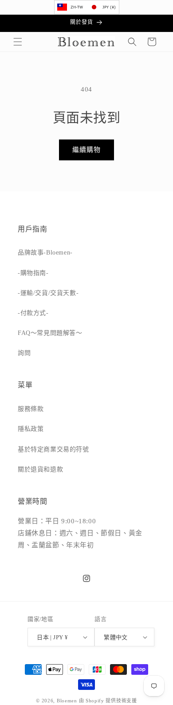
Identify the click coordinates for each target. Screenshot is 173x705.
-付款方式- (33, 313)
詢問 (24, 353)
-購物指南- (33, 273)
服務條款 (30, 409)
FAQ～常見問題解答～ (50, 333)
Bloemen (67, 700)
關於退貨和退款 (40, 469)
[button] (18, 42)
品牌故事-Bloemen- (45, 252)
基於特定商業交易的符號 (53, 449)
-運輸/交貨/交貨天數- (48, 293)
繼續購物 (86, 149)
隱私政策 (30, 429)
